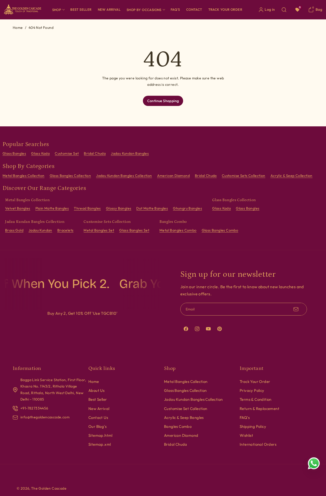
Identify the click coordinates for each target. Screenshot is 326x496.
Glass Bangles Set (134, 230)
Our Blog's (97, 426)
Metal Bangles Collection (24, 175)
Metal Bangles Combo (178, 230)
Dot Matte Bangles (152, 208)
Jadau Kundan (40, 230)
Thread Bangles (87, 208)
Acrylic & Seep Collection (291, 175)
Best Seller (97, 399)
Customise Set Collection (185, 408)
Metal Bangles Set (99, 230)
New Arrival (98, 408)
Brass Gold (14, 230)
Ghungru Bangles (187, 208)
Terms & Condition (255, 399)
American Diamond (173, 175)
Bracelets (65, 230)
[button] (58, 9)
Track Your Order (255, 381)
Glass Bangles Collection (70, 175)
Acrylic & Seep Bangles (184, 417)
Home (18, 27)
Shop (56, 10)
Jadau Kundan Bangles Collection (124, 175)
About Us (96, 390)
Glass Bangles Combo (220, 230)
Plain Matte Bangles (52, 208)
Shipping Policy (253, 426)
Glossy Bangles (118, 208)
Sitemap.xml (99, 444)
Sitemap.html (100, 435)
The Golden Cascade (48, 488)
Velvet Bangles (17, 208)
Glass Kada (40, 153)
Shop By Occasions (144, 10)
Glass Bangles (14, 153)
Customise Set (67, 153)
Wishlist (246, 435)
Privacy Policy (252, 390)
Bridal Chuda (95, 153)
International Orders (258, 444)
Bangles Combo (178, 426)
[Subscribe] (296, 309)
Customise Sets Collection (243, 175)
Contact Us (98, 417)
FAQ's (245, 417)
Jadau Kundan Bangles (130, 153)
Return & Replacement (259, 408)
